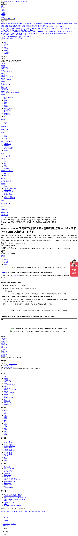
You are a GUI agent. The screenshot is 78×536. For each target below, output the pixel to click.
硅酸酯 (5, 105)
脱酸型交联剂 (7, 193)
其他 (2, 86)
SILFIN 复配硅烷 (8, 97)
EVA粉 (5, 166)
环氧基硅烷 (7, 106)
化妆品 (5, 460)
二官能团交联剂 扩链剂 (10, 188)
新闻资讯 (3, 15)
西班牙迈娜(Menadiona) (10, 478)
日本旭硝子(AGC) (8, 476)
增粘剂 (5, 421)
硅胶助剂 (3, 81)
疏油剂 (5, 433)
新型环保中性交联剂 (9, 198)
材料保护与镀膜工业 (9, 446)
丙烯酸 (2, 70)
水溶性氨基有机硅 (8, 147)
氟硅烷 (5, 102)
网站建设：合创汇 (40, 511)
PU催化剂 (6, 175)
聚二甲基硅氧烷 (8, 148)
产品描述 (6, 259)
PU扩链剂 (6, 173)
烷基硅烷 (6, 113)
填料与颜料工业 (8, 452)
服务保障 (6, 264)
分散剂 (5, 418)
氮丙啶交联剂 (7, 156)
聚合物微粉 (4, 75)
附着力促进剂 (7, 190)
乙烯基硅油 (15, 275)
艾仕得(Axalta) (7, 475)
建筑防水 (6, 459)
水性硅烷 (6, 111)
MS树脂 (3, 78)
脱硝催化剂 (7, 455)
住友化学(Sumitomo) (9, 471)
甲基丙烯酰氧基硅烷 (9, 108)
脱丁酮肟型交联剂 (8, 191)
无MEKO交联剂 (8, 196)
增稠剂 (5, 434)
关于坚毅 (3, 14)
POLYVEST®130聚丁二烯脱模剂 (12, 496)
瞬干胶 (5, 136)
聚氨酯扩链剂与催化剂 (7, 76)
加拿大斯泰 (4, 272)
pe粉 (5, 161)
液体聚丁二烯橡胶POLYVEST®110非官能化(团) (16, 497)
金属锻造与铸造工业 (9, 450)
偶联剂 (5, 410)
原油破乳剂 (7, 150)
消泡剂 (5, 425)
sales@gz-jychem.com (9, 367)
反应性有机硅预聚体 (6, 71)
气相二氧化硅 (4, 91)
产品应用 (6, 261)
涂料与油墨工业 (8, 442)
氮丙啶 (2, 73)
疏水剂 (5, 431)
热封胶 (5, 138)
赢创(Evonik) (7, 467)
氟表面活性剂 (4, 67)
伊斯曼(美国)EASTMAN (10, 481)
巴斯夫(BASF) (7, 483)
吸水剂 (5, 420)
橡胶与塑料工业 (8, 454)
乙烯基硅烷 (7, 115)
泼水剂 (5, 428)
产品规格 (6, 262)
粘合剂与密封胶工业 (9, 441)
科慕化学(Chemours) (9, 468)
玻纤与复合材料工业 (9, 444)
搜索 (2, 22)
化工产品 (3, 7)
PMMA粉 (6, 135)
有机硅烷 (3, 63)
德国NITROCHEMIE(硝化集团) (12, 479)
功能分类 (3, 9)
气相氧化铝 (4, 88)
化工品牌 (3, 12)
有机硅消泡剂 (7, 144)
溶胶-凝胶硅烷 (7, 110)
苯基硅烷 (6, 100)
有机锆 (5, 122)
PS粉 (5, 165)
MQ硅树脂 (6, 145)
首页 (2, 6)
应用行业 (3, 10)
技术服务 (3, 17)
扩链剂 (5, 423)
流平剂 (5, 417)
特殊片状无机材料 (5, 84)
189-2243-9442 (4, 18)
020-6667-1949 (12, 18)
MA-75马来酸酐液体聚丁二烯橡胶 (13, 494)
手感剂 (5, 430)
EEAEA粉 (6, 168)
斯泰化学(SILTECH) (9, 473)
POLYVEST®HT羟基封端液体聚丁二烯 (14, 499)
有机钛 (5, 123)
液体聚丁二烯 (4, 68)
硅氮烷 (5, 103)
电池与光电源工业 (8, 447)
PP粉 (5, 163)
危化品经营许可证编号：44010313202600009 (23, 511)
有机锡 (2, 83)
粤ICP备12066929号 (6, 511)
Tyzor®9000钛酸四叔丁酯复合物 (12, 505)
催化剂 (5, 186)
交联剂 (5, 412)
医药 (5, 457)
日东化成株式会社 (8, 487)
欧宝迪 (5, 486)
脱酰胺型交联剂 (8, 194)
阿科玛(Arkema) (8, 484)
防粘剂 (5, 415)
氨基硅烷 (6, 98)
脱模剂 (5, 426)
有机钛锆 (3, 65)
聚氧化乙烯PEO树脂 (6, 80)
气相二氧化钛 (4, 89)
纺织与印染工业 (8, 449)
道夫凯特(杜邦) (8, 470)
